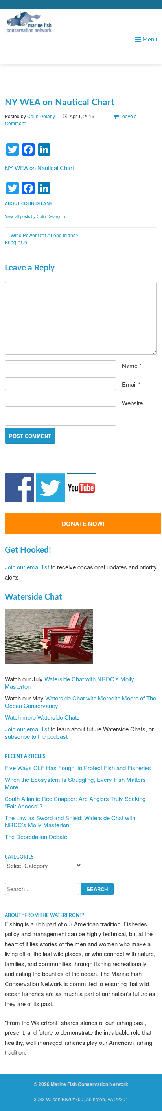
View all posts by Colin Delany (35, 216)
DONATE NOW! (83, 523)
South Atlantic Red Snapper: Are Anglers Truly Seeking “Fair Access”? (75, 802)
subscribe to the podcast (36, 736)
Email (131, 384)
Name (132, 365)
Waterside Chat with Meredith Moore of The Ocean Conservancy (80, 701)
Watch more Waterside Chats (42, 717)
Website (132, 403)
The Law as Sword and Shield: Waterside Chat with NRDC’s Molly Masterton (70, 821)
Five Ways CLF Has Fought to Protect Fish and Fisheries (78, 767)
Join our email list (27, 567)
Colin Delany (41, 116)
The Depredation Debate (36, 836)
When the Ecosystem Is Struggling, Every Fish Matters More (75, 783)
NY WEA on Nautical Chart (39, 168)
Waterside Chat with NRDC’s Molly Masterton (69, 682)
